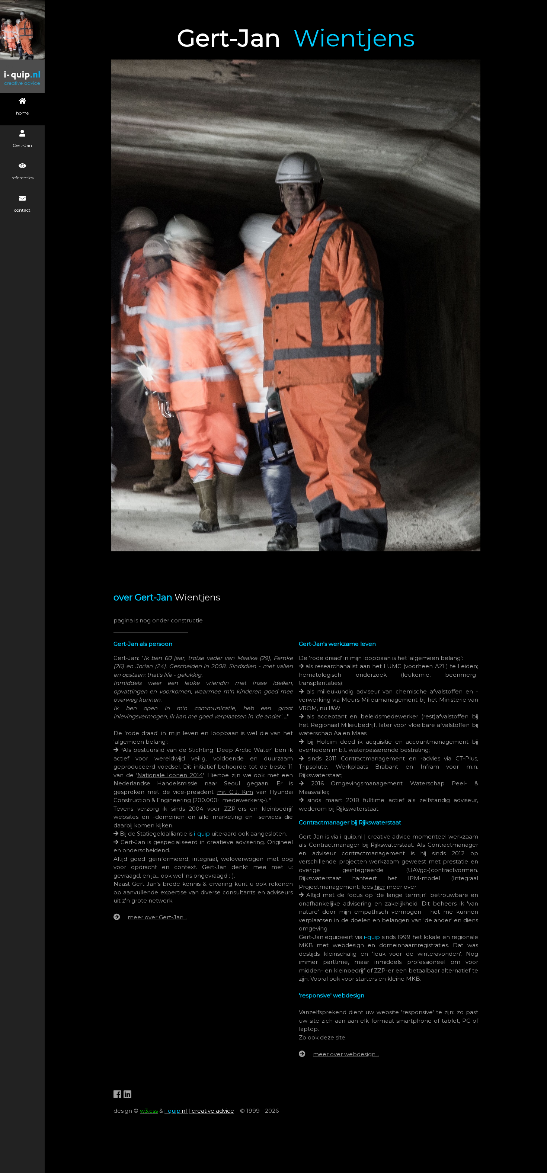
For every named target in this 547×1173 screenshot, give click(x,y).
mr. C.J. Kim (235, 791)
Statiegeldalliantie (162, 833)
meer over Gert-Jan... (157, 917)
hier (379, 886)
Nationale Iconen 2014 (170, 775)
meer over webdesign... (346, 1054)
